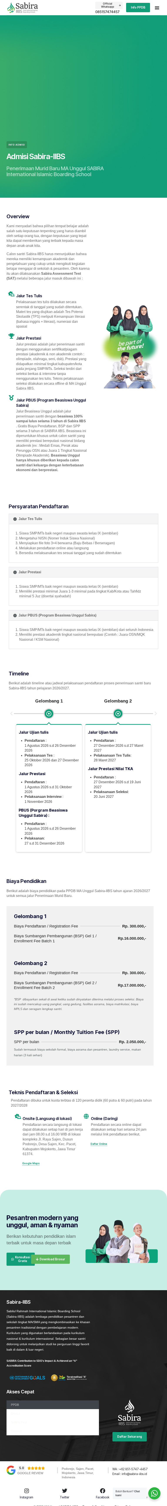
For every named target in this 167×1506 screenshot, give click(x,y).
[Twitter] (64, 1490)
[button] (156, 7)
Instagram (26, 1497)
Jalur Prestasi (29, 572)
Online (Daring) (104, 1118)
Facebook (102, 1497)
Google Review (30, 1473)
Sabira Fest (19, 1422)
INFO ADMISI (16, 144)
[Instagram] (26, 1490)
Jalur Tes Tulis (30, 519)
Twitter (64, 1497)
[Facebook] (102, 1490)
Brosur (15, 1413)
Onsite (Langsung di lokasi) (47, 1118)
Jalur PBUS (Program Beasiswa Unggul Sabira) (57, 615)
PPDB (15, 1404)
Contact (16, 1431)
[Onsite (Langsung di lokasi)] (17, 1116)
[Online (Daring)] (86, 1116)
